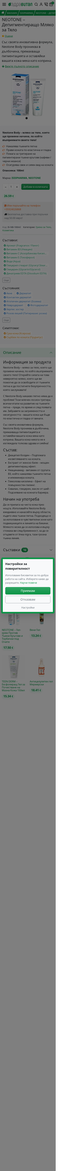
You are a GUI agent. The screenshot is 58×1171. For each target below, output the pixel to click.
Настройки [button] (27, 607)
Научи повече (28, 582)
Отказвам (27, 599)
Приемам (28, 591)
